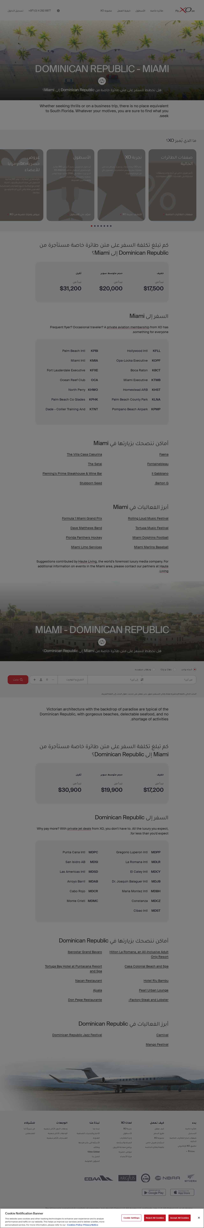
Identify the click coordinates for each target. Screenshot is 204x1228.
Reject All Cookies (155, 1218)
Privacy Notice (90, 1224)
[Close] (198, 1217)
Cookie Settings (131, 1218)
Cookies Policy (74, 1224)
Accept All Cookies (179, 1218)
